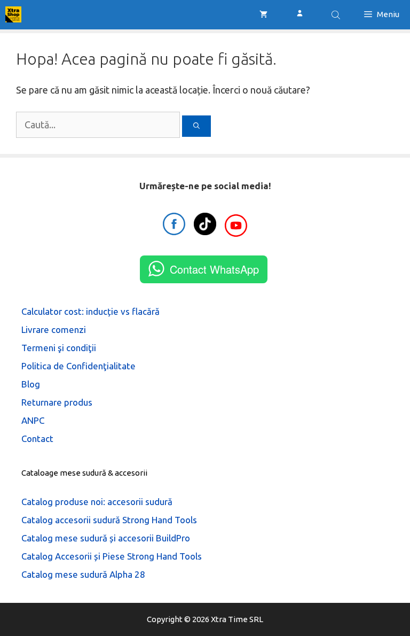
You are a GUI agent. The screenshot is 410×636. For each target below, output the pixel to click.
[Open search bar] (337, 15)
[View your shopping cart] (263, 14)
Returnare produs (56, 402)
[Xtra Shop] (13, 14)
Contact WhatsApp (214, 269)
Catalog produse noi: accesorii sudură (96, 502)
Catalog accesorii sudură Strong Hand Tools (109, 520)
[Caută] (196, 126)
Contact (37, 438)
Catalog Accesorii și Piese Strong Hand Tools (111, 556)
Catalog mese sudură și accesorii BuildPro (105, 538)
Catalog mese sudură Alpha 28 (83, 574)
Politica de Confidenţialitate (78, 366)
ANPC (32, 420)
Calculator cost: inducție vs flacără (90, 311)
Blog (30, 384)
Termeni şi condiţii (58, 348)
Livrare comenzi (53, 329)
